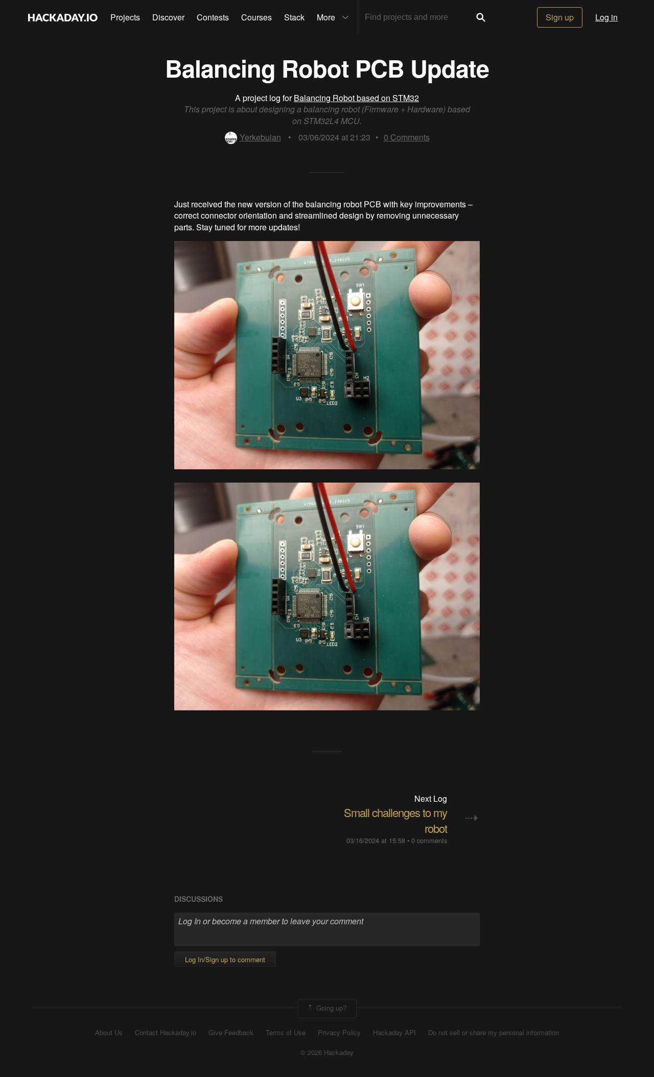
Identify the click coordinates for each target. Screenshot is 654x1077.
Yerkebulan (260, 137)
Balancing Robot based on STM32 (356, 98)
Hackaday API (394, 1032)
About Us (109, 1032)
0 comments (429, 840)
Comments (407, 137)
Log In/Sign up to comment (225, 959)
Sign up (560, 17)
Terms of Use (286, 1032)
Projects (125, 17)
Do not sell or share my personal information (493, 1032)
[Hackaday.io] (62, 17)
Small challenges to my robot (395, 820)
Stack (294, 17)
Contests (213, 17)
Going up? (330, 1007)
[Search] (481, 17)
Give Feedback (230, 1032)
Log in (606, 17)
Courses (256, 17)
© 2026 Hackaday (327, 1052)
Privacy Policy (339, 1032)
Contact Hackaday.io (165, 1032)
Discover (168, 17)
